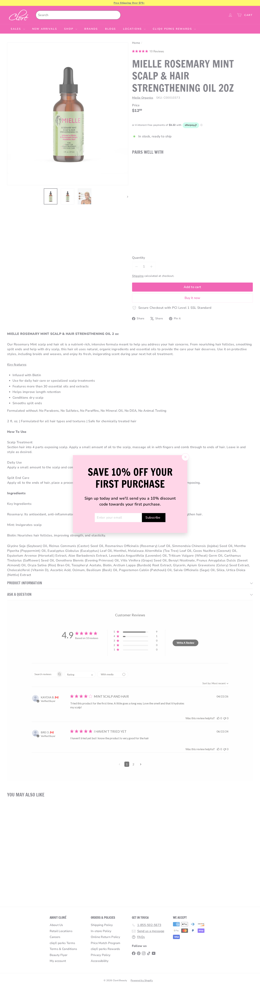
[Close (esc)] (185, 457)
